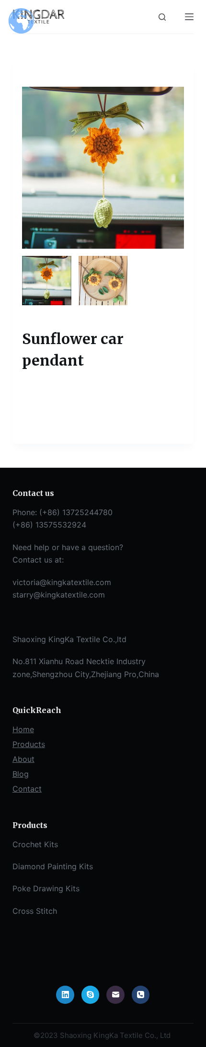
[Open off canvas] (189, 16)
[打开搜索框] (162, 17)
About (23, 759)
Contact (27, 789)
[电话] (141, 995)
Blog (20, 774)
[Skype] (90, 995)
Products (28, 744)
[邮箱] (115, 995)
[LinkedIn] (65, 995)
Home (23, 729)
